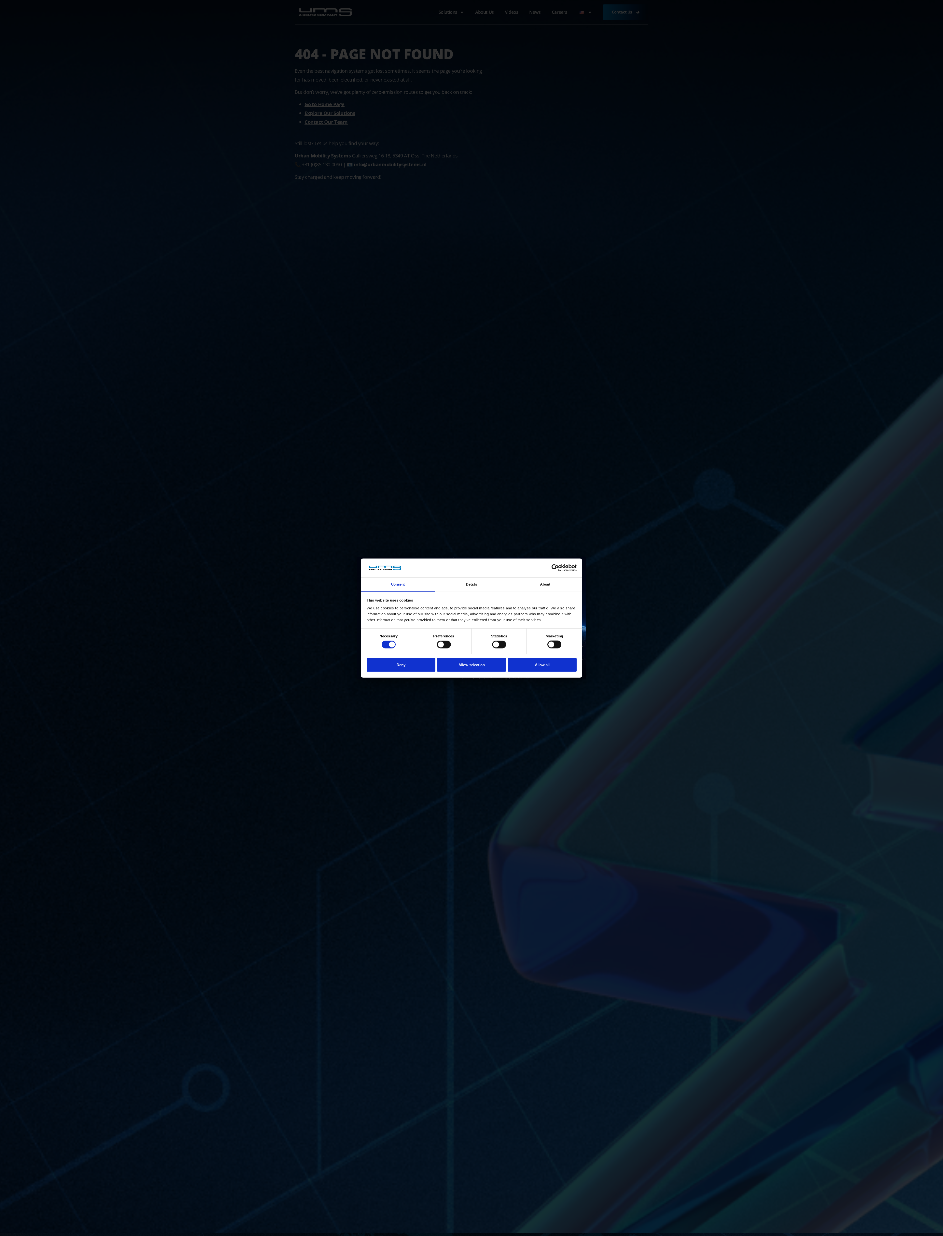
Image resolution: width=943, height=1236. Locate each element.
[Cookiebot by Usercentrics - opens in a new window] (555, 568)
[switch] (444, 644)
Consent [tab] (398, 584)
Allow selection (471, 664)
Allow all (542, 664)
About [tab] (545, 584)
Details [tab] (471, 584)
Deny (401, 664)
